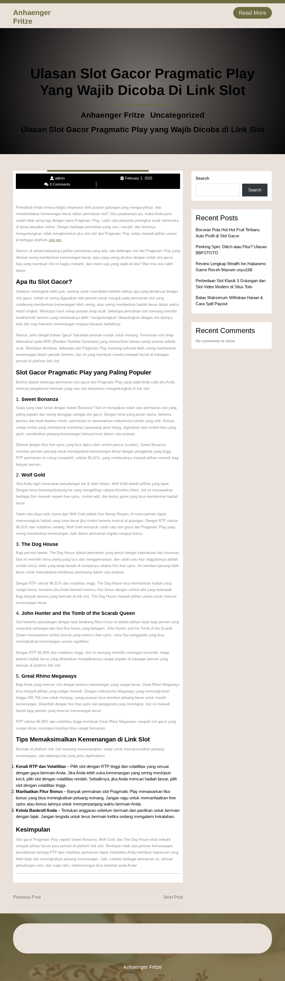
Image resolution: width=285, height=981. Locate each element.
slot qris (55, 240)
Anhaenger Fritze (32, 16)
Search (202, 178)
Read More (252, 13)
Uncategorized (177, 115)
